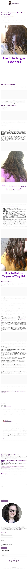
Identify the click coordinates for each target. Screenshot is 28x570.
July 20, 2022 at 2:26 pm (7, 406)
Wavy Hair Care (14, 3)
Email (2, 490)
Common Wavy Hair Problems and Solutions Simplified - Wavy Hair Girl (11, 466)
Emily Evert (6, 420)
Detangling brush (5, 109)
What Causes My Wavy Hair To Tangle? (14, 391)
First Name (2, 537)
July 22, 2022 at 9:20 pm (8, 421)
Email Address (3, 534)
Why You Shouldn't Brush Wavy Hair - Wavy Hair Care (9, 454)
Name (2, 486)
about (20, 529)
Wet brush (4, 108)
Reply (3, 438)
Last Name (2, 540)
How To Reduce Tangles (6, 391)
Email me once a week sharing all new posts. (7, 545)
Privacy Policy (14, 567)
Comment (3, 476)
